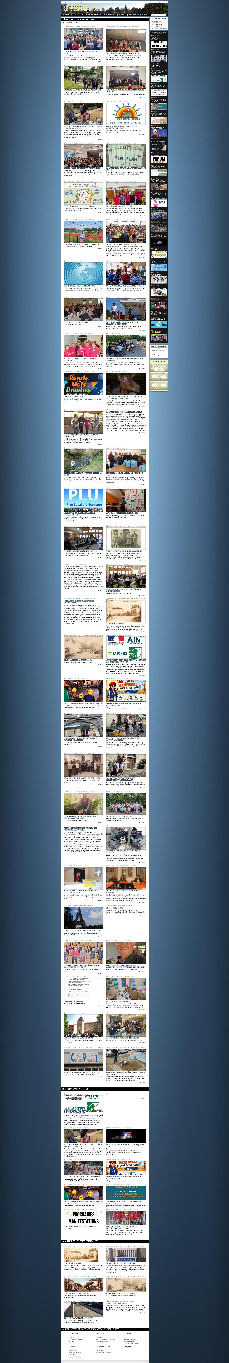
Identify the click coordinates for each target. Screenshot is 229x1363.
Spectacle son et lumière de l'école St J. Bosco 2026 (158, 237)
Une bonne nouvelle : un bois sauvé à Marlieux (83, 566)
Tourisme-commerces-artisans (76, 1339)
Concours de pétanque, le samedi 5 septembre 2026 (158, 52)
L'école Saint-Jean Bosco (116, 1303)
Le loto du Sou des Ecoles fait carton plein (82, 168)
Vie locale (78, 101)
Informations (121, 101)
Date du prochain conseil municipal (157, 332)
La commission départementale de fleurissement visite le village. (120, 779)
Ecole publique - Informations (129, 27)
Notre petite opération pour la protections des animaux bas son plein (158, 181)
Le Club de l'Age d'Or (114, 908)
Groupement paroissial (102, 1341)
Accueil (66, 15)
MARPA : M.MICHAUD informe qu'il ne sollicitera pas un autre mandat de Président (125, 966)
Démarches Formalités (74, 1356)
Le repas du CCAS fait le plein (76, 322)
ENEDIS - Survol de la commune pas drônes (157, 128)
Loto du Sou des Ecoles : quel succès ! (122, 513)
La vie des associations (81, 27)
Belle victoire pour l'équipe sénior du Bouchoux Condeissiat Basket (122, 1227)
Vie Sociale (122, 15)
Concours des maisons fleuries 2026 (158, 167)
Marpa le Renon (119, 940)
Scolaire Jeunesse (109, 15)
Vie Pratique (97, 15)
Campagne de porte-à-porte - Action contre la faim (158, 86)
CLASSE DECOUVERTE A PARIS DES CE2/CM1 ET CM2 (82, 931)
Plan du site (165, 2)
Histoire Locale (134, 15)
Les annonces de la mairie (80, 599)
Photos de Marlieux (83, 1276)
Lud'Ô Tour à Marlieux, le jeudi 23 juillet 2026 (158, 319)
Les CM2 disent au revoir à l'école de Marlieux (83, 704)
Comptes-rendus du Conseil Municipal (157, 275)
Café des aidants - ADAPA (159, 198)
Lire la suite (100, 61)
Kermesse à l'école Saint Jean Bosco (78, 1038)
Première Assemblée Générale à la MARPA (80, 551)
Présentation (76, 526)
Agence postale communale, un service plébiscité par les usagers (80, 892)
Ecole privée (119, 564)
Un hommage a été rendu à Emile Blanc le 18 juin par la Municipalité (82, 817)
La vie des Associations (73, 1002)
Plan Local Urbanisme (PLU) (81, 488)
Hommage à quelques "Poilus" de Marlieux (124, 551)
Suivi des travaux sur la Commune (78, 1318)
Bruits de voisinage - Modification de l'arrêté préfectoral (159, 314)
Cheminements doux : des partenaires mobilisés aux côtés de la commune (126, 661)
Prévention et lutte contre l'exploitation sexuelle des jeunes (158, 141)
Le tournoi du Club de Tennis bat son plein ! (82, 244)
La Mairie (87, 15)
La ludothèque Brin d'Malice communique (124, 412)
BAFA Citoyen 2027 (156, 249)
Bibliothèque (72, 1354)
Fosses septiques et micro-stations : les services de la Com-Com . (80, 829)
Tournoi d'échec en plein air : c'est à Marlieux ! (125, 286)
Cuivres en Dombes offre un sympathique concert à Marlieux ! (123, 739)
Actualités (75, 261)
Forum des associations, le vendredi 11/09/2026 (158, 154)
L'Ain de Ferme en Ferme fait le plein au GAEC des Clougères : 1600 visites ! (124, 398)
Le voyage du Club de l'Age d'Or (119, 816)
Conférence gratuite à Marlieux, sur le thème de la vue (158, 114)
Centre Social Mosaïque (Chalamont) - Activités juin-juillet (122, 127)
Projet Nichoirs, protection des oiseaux (158, 287)
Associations (121, 906)
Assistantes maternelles (155, 66)
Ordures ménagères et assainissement (106, 1339)
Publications (77, 866)
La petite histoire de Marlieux (128, 526)
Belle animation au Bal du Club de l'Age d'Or (82, 778)
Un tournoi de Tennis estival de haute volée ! (158, 211)
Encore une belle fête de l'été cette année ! (82, 1177)
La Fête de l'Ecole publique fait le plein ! (123, 53)
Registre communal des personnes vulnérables (158, 194)
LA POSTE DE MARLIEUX (115, 624)
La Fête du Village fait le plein (119, 206)
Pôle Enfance (99, 1350)
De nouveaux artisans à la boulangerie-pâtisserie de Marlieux (81, 739)
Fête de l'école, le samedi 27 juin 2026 (79, 206)
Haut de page (143, 1361)
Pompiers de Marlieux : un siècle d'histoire (81, 1072)
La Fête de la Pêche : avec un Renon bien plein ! (83, 90)
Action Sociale (127, 1335)
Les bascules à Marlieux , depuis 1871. (121, 1263)
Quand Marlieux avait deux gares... (78, 660)
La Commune (76, 15)
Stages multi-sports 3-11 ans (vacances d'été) (124, 1202)
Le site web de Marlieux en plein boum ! (80, 286)
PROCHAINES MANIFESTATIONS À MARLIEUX (80, 1226)
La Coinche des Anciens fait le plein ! (121, 244)
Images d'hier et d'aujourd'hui (77, 1293)
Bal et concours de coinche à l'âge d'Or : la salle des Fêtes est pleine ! (82, 966)
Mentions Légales (157, 2)
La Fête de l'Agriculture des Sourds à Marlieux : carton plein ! (122, 323)
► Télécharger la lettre (158, 355)
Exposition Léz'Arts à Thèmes (118, 1002)
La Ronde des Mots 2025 (73, 397)
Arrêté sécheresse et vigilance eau (158, 262)
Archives (145, 15)
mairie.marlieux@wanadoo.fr (159, 28)
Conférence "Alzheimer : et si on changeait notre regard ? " (159, 100)
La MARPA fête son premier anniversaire (122, 1038)
